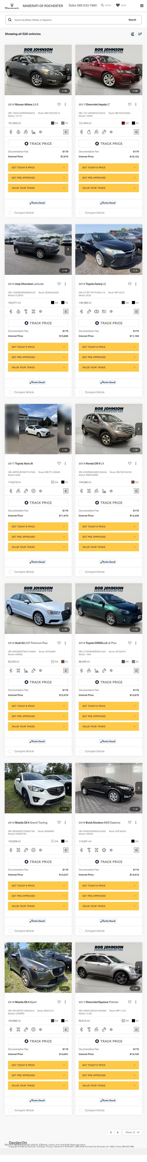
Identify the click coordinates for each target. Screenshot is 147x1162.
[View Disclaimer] (41, 132)
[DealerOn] (18, 1142)
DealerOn (31, 1146)
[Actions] (65, 104)
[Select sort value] (139, 34)
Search (132, 19)
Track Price (41, 143)
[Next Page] (117, 1132)
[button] (68, 70)
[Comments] (65, 131)
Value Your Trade (23, 187)
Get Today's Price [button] (23, 167)
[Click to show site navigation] (142, 5)
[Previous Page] (110, 1132)
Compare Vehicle (24, 212)
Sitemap (41, 1146)
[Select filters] (132, 34)
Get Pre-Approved (23, 177)
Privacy (49, 1146)
